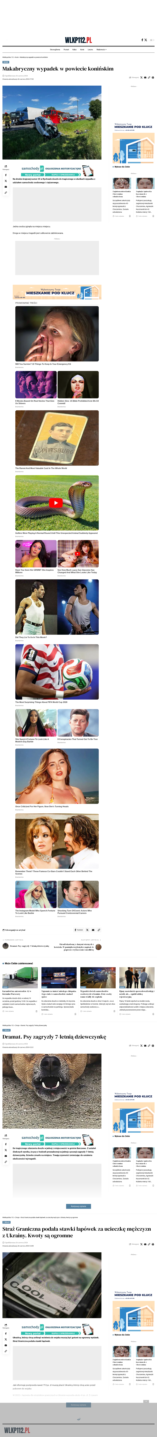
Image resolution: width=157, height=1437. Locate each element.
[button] (4, 40)
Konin (6, 62)
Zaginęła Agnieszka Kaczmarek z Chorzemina (144, 194)
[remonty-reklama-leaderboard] (57, 292)
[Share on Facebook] (6, 175)
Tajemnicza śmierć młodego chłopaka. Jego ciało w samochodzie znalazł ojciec (58, 994)
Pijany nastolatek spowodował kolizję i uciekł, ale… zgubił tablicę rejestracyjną (136, 994)
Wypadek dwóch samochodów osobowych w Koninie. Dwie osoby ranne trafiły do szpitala (96, 994)
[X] (146, 40)
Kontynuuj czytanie (78, 1206)
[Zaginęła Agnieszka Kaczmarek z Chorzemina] (145, 183)
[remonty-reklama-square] (134, 142)
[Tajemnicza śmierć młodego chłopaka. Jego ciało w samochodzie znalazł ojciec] (59, 977)
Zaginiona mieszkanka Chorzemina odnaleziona (122, 194)
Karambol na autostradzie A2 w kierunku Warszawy (16, 992)
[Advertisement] (73, 17)
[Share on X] (141, 77)
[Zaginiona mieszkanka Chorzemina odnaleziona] (122, 183)
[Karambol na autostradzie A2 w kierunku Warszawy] (20, 977)
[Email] (145, 77)
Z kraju (7, 1030)
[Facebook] (142, 40)
